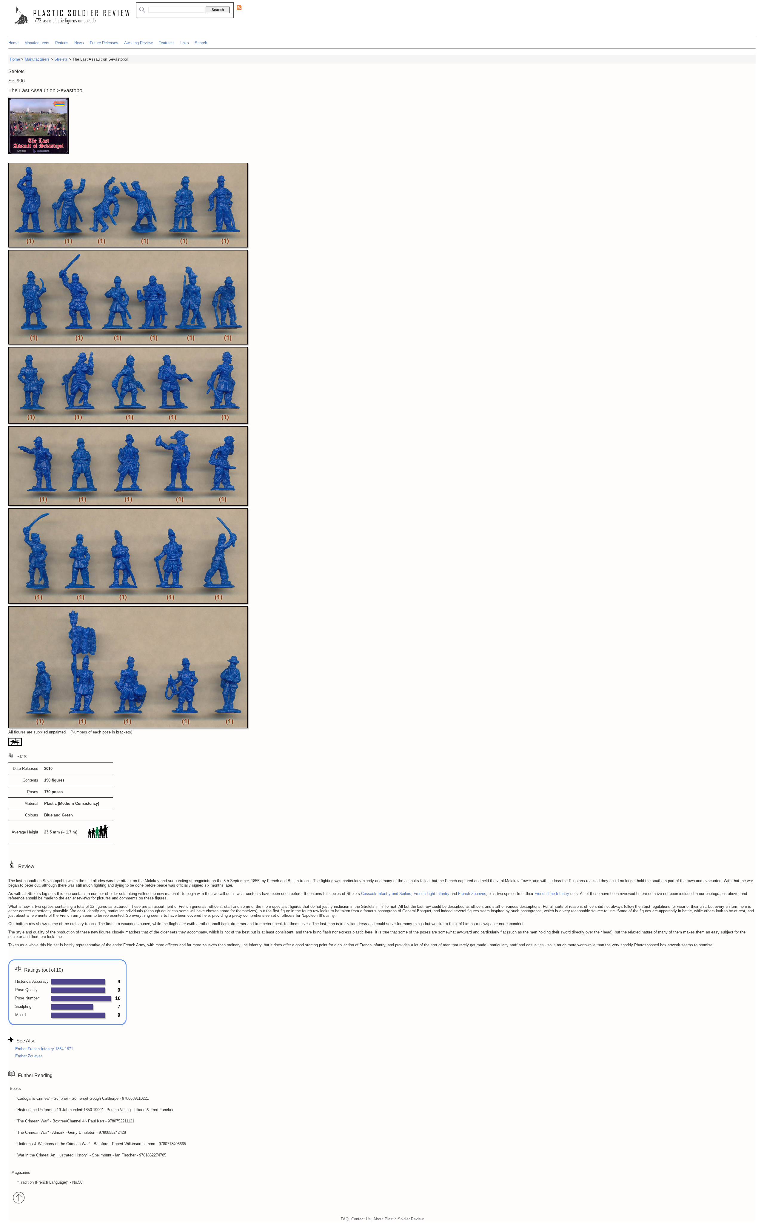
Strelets (61, 59)
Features (166, 43)
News (79, 43)
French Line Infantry (552, 893)
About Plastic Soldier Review (398, 1218)
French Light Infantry (431, 893)
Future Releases (104, 43)
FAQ (345, 1218)
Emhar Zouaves (29, 1056)
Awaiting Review (138, 43)
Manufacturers (36, 43)
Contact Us (361, 1218)
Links (184, 43)
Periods (61, 43)
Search (201, 43)
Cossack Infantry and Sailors (386, 893)
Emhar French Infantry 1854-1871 (44, 1049)
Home (13, 43)
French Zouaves (472, 893)
